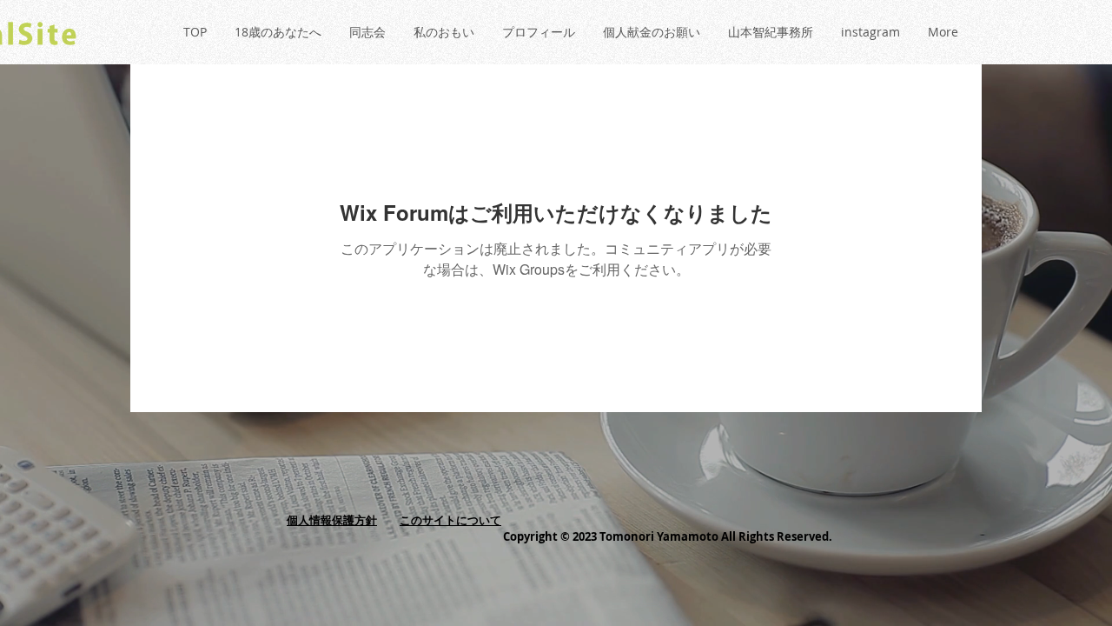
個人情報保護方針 (332, 520)
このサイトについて (450, 520)
